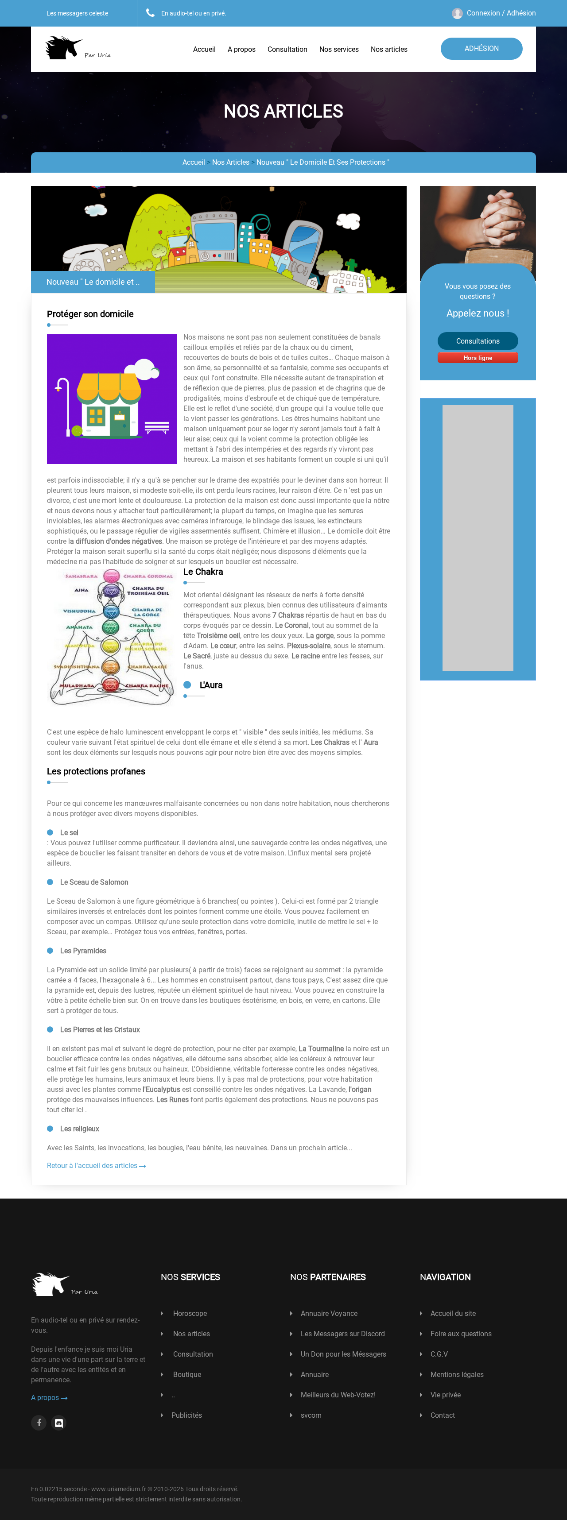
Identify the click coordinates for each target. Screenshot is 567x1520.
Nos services (339, 49)
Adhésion (482, 48)
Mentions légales (457, 1374)
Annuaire (315, 1374)
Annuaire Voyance (329, 1313)
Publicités (186, 1415)
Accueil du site (453, 1313)
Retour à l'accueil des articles (93, 1165)
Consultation (287, 49)
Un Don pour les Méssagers (343, 1354)
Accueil (204, 49)
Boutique (186, 1374)
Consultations (478, 341)
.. (173, 1395)
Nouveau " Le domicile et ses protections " (322, 162)
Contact (443, 1415)
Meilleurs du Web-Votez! (338, 1395)
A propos (242, 49)
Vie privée (446, 1395)
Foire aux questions (461, 1334)
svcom (311, 1415)
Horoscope (189, 1313)
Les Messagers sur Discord (343, 1334)
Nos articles (389, 49)
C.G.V (439, 1354)
